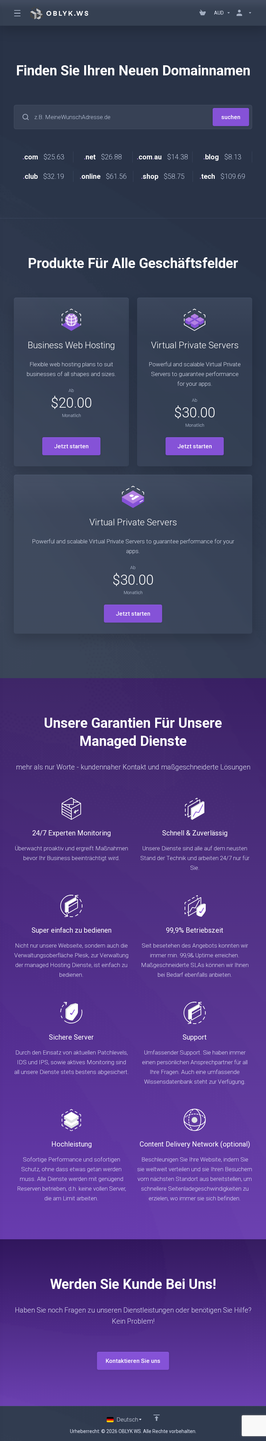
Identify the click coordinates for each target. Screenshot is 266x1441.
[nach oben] (156, 1418)
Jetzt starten (71, 446)
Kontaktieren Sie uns (133, 1360)
